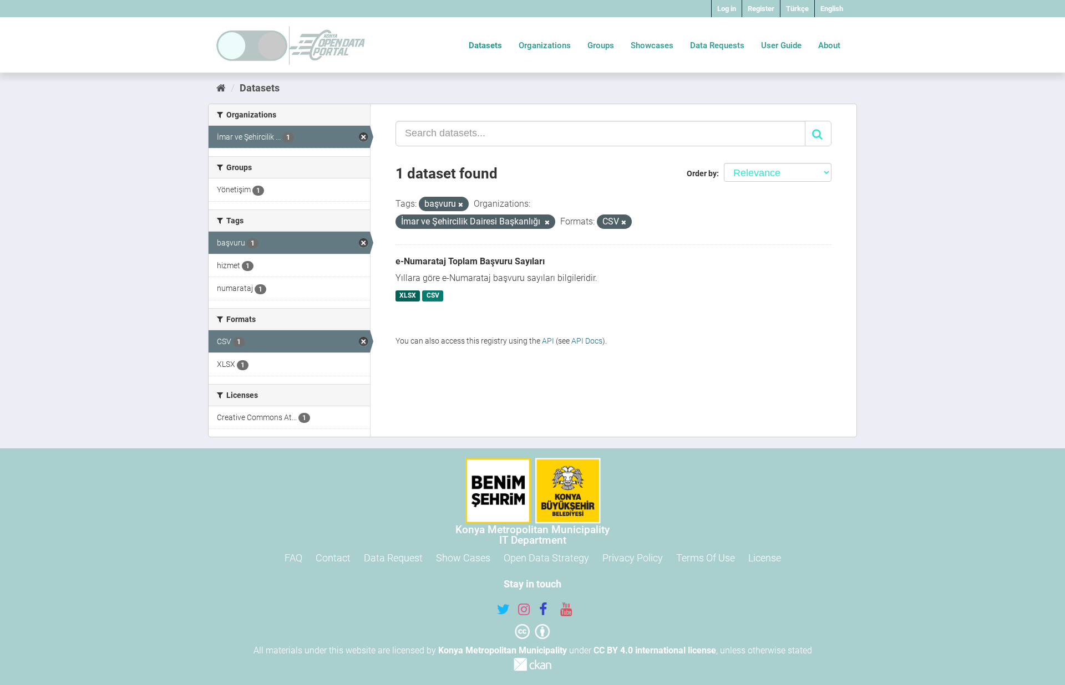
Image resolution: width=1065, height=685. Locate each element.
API (548, 340)
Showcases (652, 45)
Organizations (545, 45)
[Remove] (460, 204)
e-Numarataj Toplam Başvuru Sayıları (470, 261)
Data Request (393, 558)
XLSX (407, 296)
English (831, 8)
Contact (333, 558)
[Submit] (818, 133)
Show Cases (463, 558)
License (764, 558)
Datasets (485, 45)
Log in (726, 8)
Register (761, 8)
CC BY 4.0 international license (655, 650)
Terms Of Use (705, 558)
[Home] (221, 88)
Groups (600, 45)
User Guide (781, 45)
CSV (433, 296)
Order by (702, 173)
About (829, 45)
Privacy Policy (632, 558)
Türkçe (797, 8)
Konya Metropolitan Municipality (502, 650)
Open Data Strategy (546, 558)
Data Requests (717, 45)
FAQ (293, 558)
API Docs (586, 340)
